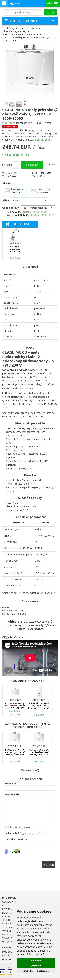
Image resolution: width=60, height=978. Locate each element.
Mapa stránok (10, 934)
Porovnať (51, 164)
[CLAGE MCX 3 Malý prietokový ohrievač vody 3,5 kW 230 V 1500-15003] (30, 72)
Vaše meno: (11, 783)
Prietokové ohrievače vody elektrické (20, 34)
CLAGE (14, 173)
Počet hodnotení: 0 (25, 123)
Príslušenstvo (23, 224)
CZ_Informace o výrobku (14, 610)
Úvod (5, 28)
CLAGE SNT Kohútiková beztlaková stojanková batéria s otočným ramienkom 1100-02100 (14, 252)
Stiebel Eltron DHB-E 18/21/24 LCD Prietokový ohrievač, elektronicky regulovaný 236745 (38, 708)
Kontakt (6, 916)
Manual (5, 607)
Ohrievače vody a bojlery (14, 31)
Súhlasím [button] (36, 960)
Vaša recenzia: (12, 794)
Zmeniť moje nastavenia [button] (36, 970)
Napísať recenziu (45, 123)
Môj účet (7, 955)
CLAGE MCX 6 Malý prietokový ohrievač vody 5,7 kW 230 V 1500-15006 (39, 753)
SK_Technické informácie (14, 614)
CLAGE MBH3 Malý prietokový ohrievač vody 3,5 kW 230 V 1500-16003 (14, 707)
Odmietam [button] (36, 965)
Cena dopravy (10, 902)
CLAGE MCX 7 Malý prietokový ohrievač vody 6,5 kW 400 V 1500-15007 (14, 753)
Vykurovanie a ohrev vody (24, 28)
